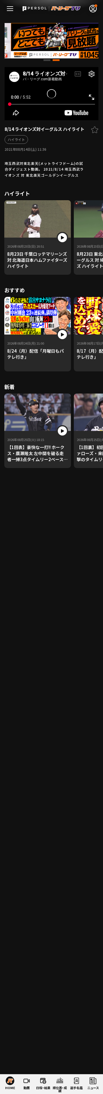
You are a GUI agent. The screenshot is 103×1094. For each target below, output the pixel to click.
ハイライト (16, 139)
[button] (46, 60)
